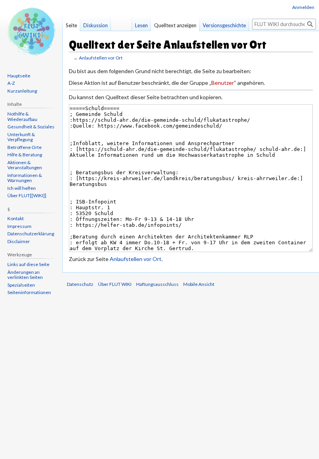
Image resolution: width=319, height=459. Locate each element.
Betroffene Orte (24, 147)
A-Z (11, 83)
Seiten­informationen (29, 292)
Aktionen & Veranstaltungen (24, 165)
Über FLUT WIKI (114, 284)
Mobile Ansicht (198, 284)
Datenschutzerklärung (30, 234)
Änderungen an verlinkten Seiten (25, 274)
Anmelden (303, 7)
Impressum (19, 226)
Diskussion (95, 25)
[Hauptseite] (31, 31)
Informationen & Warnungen (24, 178)
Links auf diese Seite (28, 264)
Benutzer (222, 82)
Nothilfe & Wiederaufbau (22, 116)
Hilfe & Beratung (24, 155)
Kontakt (15, 218)
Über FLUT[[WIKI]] (26, 195)
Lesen (141, 25)
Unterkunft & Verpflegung (21, 137)
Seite (71, 25)
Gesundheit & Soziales (30, 127)
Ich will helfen (21, 188)
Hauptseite (18, 76)
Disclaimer (18, 241)
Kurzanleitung (22, 91)
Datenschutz (80, 284)
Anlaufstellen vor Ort (101, 58)
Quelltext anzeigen (175, 25)
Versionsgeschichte (224, 25)
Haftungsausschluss (157, 284)
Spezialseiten (21, 285)
